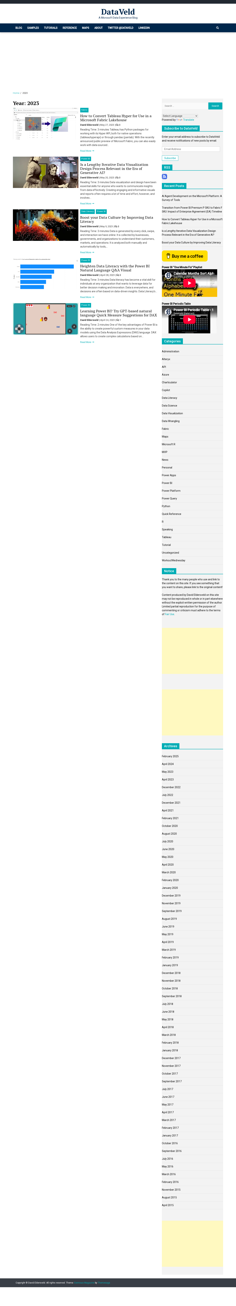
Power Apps (169, 475)
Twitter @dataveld (120, 27)
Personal (167, 467)
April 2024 (168, 764)
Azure (165, 374)
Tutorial (166, 544)
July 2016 (167, 1158)
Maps (85, 27)
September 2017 (172, 1081)
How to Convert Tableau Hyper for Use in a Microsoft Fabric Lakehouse (116, 117)
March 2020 (169, 872)
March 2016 (169, 1174)
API (164, 366)
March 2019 (169, 949)
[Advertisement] (118, 60)
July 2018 (167, 1003)
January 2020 (170, 887)
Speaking (167, 529)
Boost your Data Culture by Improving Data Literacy (116, 219)
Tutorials (51, 27)
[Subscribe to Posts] (164, 176)
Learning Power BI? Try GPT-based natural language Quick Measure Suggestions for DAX (118, 313)
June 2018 (168, 1011)
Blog (18, 27)
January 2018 (170, 1050)
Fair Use (169, 614)
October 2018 (170, 988)
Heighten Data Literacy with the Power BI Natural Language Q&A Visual (115, 268)
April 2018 (168, 1027)
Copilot (166, 390)
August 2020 (169, 833)
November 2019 (171, 903)
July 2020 (167, 841)
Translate (188, 119)
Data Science (169, 405)
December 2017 (171, 1058)
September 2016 (172, 1151)
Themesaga (104, 1282)
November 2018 (171, 980)
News (165, 459)
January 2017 (170, 1135)
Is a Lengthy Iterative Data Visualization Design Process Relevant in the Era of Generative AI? (114, 168)
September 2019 (172, 911)
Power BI (85, 159)
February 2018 (170, 1042)
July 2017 (167, 1089)
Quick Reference (171, 513)
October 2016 (170, 1143)
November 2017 (171, 1065)
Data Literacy (87, 211)
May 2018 (167, 1019)
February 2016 (170, 1182)
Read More (86, 151)
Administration (170, 351)
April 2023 (168, 779)
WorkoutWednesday (173, 560)
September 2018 (172, 996)
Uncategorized (170, 552)
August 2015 (169, 1197)
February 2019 (170, 957)
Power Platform (171, 490)
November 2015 (171, 1189)
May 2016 (167, 1166)
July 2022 (167, 795)
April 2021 (168, 810)
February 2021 (170, 818)
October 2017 (170, 1073)
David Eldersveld (89, 124)
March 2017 (169, 1120)
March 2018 (169, 1034)
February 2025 (170, 756)
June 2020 (168, 849)
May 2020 (167, 856)
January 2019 (170, 965)
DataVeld (118, 11)
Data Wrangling (171, 421)
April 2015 (168, 1205)
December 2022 (171, 787)
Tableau (166, 537)
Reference (70, 27)
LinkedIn (144, 27)
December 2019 (171, 895)
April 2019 (168, 942)
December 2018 (171, 973)
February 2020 (170, 880)
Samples (33, 27)
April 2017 (168, 1112)
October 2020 (170, 825)
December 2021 (171, 802)
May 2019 (167, 934)
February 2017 (170, 1127)
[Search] (217, 27)
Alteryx (166, 359)
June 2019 (168, 926)
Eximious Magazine (84, 1282)
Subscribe (170, 158)
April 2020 (168, 864)
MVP (164, 452)
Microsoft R (168, 444)
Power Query (169, 498)
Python (166, 506)
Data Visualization (172, 413)
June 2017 (168, 1096)
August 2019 (169, 918)
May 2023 (167, 771)
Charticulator (169, 382)
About (98, 27)
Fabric (84, 110)
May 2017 (167, 1104)
